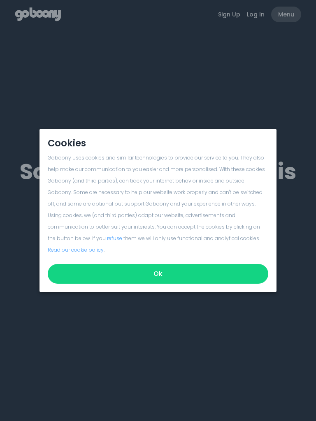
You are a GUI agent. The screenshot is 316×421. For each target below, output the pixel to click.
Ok (158, 273)
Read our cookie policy (76, 249)
